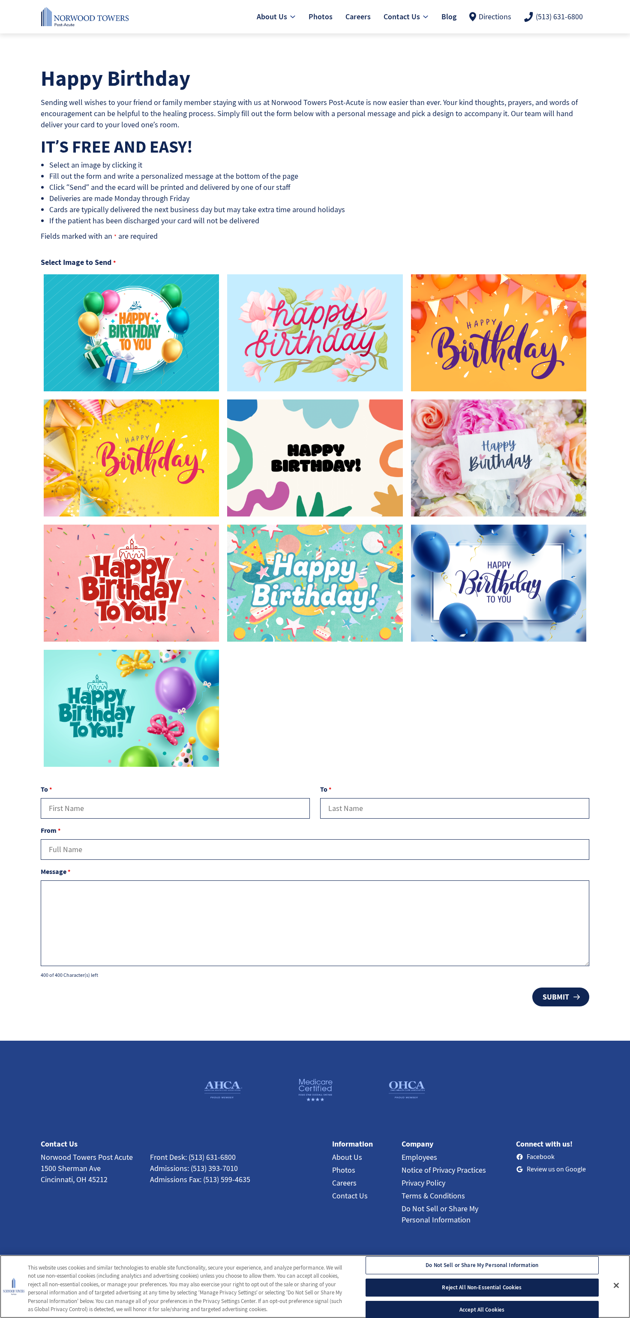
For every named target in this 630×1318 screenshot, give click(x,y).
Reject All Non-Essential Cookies (482, 1287)
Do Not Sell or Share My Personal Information (482, 1265)
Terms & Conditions (433, 1196)
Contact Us (350, 1196)
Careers (344, 1183)
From (50, 830)
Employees (419, 1157)
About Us (347, 1157)
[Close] (616, 1285)
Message (55, 871)
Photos (343, 1170)
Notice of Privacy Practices (444, 1170)
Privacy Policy (423, 1183)
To (46, 789)
